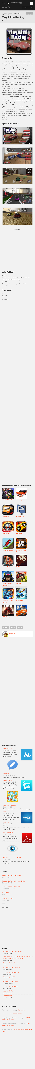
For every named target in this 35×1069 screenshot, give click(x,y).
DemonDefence (17, 1014)
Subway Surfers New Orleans (12, 951)
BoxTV (5, 811)
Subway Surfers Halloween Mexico (13, 881)
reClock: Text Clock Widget (12, 857)
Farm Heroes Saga (9, 805)
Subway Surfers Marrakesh (11, 887)
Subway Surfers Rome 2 (11, 972)
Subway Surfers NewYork (11, 967)
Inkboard (6, 773)
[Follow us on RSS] (6, 7)
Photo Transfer (8, 780)
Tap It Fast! (5, 892)
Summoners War (7, 898)
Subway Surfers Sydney (11, 963)
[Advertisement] (17, 247)
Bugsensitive (7, 748)
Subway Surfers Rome (10, 986)
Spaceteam (27, 13)
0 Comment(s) (6, 15)
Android (5, 627)
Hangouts (21, 1010)
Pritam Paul (16, 13)
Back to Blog (29, 13)
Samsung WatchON (10, 977)
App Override (7, 996)
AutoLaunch (7, 822)
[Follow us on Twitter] (9, 7)
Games (13, 627)
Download (7, 290)
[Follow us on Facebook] (3, 7)
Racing (20, 627)
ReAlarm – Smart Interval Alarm (12, 875)
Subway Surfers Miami (10, 991)
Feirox (5, 3)
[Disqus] (17, 665)
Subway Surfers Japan (10, 981)
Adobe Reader (8, 832)
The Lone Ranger (32, 13)
